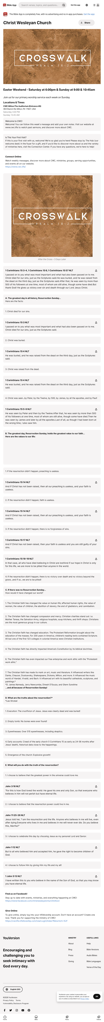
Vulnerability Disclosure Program (16, 1003)
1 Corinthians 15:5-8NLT (18, 409)
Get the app (75, 5)
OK (97, 996)
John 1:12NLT (12, 847)
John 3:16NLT (12, 786)
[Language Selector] (86, 5)
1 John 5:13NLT (13, 876)
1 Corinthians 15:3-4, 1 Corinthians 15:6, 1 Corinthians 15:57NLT (39, 270)
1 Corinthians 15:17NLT (17, 540)
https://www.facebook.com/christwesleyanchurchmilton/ (32, 901)
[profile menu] (96, 5)
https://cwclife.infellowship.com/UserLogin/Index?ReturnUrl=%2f (36, 921)
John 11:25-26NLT (15, 815)
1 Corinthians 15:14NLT (17, 482)
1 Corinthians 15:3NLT (17, 322)
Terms (18, 1000)
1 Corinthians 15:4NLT (17, 351)
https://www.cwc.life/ (15, 166)
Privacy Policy (8, 1000)
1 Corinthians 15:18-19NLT (19, 558)
